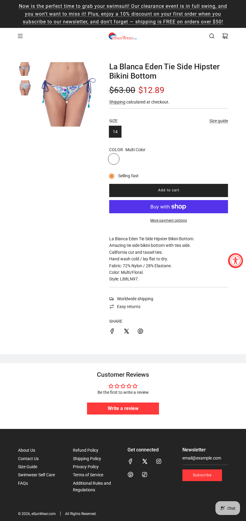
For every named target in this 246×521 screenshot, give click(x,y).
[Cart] (225, 36)
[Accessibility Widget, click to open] (235, 260)
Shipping (117, 102)
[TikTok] (144, 474)
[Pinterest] (130, 474)
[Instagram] (158, 461)
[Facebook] (130, 461)
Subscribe (202, 475)
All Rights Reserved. (81, 514)
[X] (144, 461)
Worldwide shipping (135, 298)
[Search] (211, 36)
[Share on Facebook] (112, 332)
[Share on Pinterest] (140, 332)
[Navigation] (20, 36)
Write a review (123, 408)
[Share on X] (126, 332)
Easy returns (128, 306)
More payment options (168, 220)
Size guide (218, 120)
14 (115, 131)
